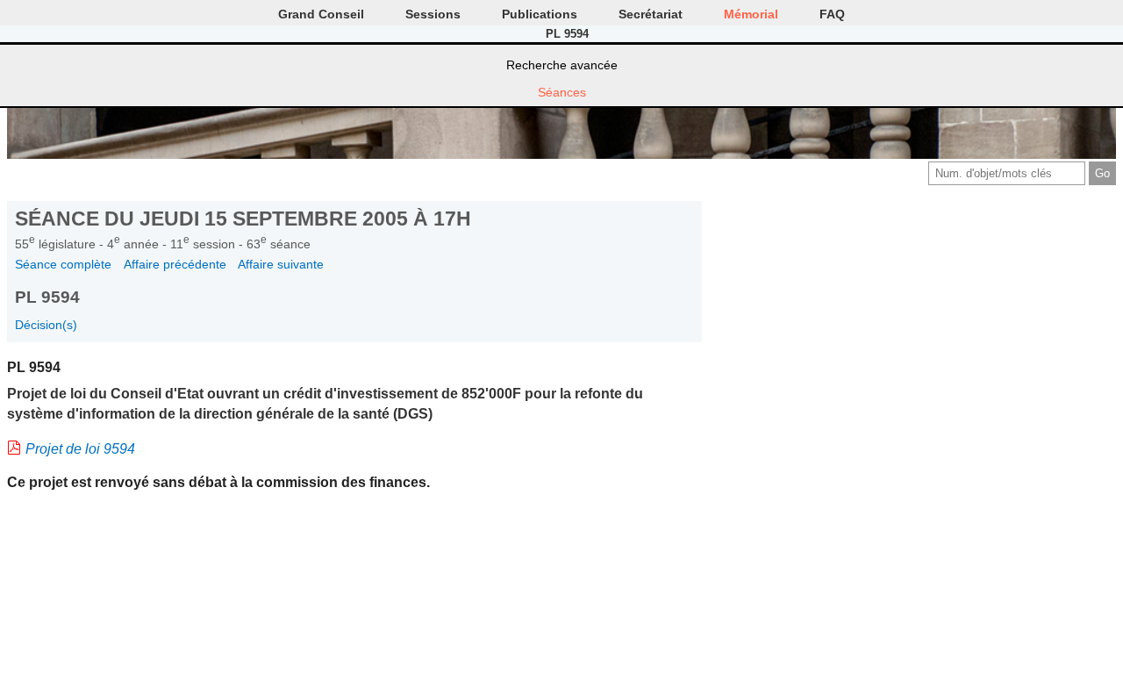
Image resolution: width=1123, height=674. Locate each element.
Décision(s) (46, 325)
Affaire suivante (281, 264)
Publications (539, 14)
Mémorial (751, 14)
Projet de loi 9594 (80, 448)
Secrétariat (651, 14)
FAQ (832, 14)
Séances (562, 92)
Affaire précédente (175, 264)
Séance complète (63, 264)
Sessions (433, 14)
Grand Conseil (321, 14)
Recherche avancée (562, 65)
